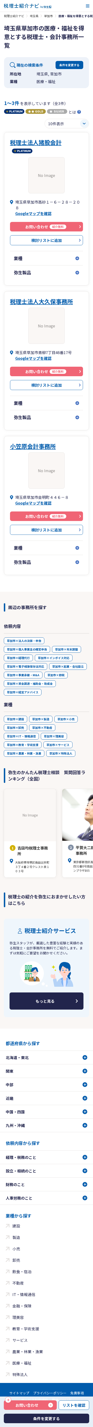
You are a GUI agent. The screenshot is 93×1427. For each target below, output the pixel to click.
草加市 (48, 16)
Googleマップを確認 (33, 213)
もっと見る (45, 1001)
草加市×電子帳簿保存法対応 (25, 666)
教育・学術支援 (25, 1329)
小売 (16, 1249)
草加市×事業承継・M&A (23, 675)
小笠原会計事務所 (33, 446)
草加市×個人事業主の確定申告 (27, 649)
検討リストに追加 (46, 240)
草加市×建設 (15, 719)
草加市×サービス (57, 745)
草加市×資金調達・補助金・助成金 (30, 683)
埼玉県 (34, 16)
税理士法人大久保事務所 (41, 301)
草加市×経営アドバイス (22, 692)
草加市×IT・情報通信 (21, 736)
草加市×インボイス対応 (53, 658)
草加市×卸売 (15, 728)
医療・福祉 (21, 1363)
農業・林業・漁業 (27, 1351)
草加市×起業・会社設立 (68, 666)
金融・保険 (21, 1306)
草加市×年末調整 (66, 649)
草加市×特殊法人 (60, 753)
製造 (16, 1237)
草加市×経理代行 (18, 658)
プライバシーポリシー (50, 1393)
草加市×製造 (40, 719)
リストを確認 (73, 1405)
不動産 (18, 1283)
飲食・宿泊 (21, 1271)
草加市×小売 (66, 719)
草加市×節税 (56, 675)
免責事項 (77, 1393)
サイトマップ (19, 1393)
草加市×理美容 (54, 736)
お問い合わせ (22, 1404)
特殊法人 (20, 1374)
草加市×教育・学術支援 (22, 745)
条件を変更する (69, 65)
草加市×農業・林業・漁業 (24, 753)
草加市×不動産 (42, 728)
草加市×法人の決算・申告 (24, 641)
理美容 (18, 1317)
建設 (16, 1226)
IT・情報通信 (23, 1294)
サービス (20, 1340)
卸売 (16, 1260)
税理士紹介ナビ (14, 16)
